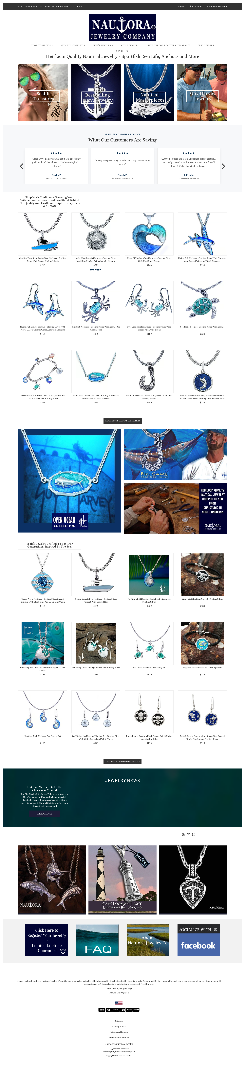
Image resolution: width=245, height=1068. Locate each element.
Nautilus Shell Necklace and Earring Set (43, 736)
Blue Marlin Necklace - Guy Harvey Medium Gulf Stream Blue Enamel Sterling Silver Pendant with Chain (202, 398)
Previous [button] (21, 164)
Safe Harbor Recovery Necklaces (169, 45)
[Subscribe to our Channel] (182, 834)
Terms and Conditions (119, 1038)
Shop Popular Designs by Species (122, 761)
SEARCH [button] (121, 51)
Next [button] (223, 164)
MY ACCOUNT (197, 6)
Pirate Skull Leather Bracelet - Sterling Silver (202, 599)
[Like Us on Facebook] (177, 834)
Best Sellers (206, 45)
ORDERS (181, 6)
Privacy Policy (119, 1027)
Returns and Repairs (119, 1032)
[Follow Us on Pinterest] (188, 834)
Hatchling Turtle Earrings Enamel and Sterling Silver (96, 667)
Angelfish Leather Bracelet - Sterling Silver (202, 667)
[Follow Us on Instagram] (193, 834)
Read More (48, 814)
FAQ (72, 6)
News (79, 6)
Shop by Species (41, 45)
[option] (56, 166)
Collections (129, 45)
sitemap (119, 1021)
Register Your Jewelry (56, 6)
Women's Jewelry (72, 45)
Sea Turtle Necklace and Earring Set (149, 667)
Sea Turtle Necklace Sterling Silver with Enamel (202, 327)
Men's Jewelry (102, 45)
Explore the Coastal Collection (122, 421)
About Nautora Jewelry (30, 6)
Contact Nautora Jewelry (119, 1044)
